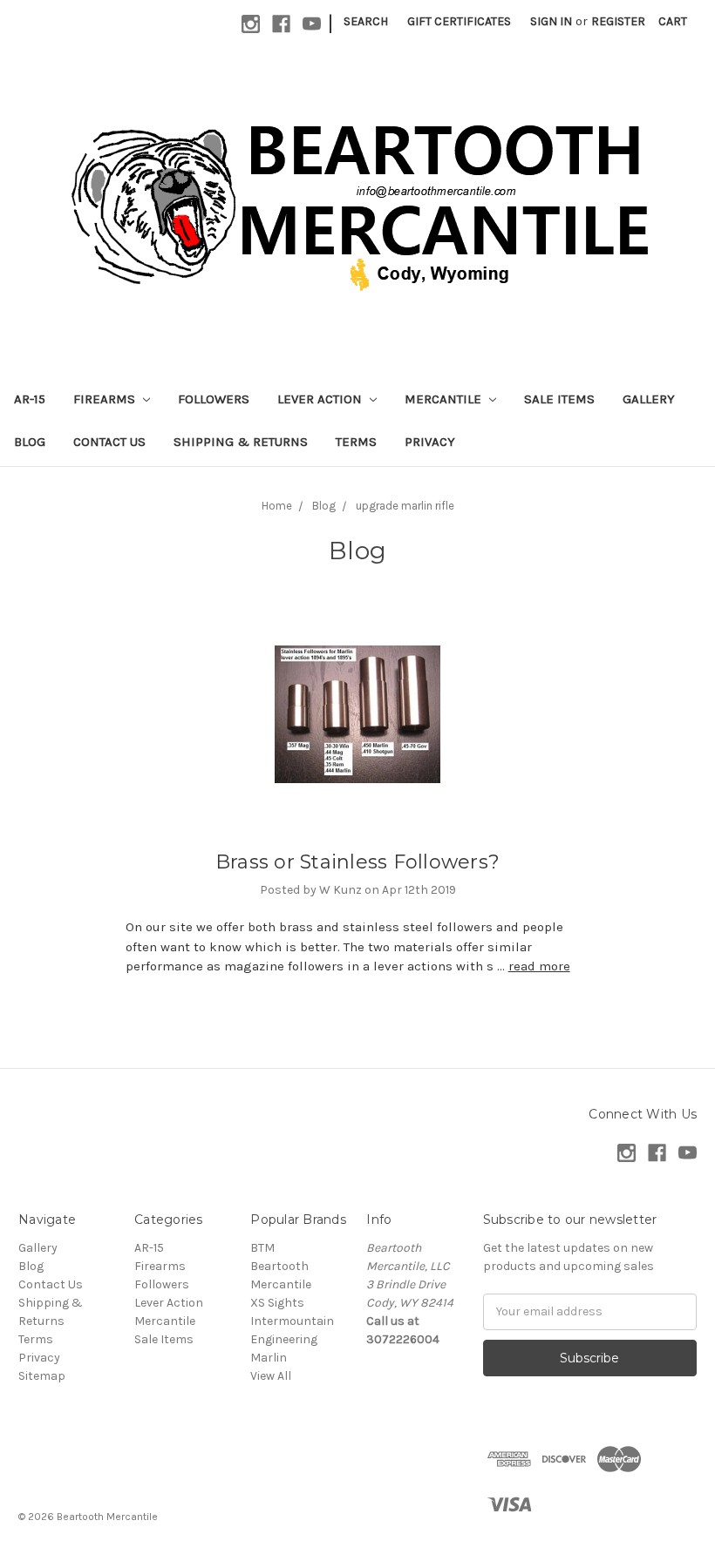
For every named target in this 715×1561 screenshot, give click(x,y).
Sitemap (41, 1375)
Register (618, 21)
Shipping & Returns (241, 441)
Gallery (649, 399)
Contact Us (109, 441)
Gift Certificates (459, 21)
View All (270, 1375)
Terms (356, 441)
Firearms (106, 399)
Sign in (551, 21)
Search (366, 21)
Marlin (268, 1357)
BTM (262, 1247)
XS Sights (277, 1302)
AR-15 (29, 399)
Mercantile (445, 399)
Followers (213, 399)
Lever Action (321, 399)
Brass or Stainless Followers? (357, 862)
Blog (29, 441)
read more (539, 966)
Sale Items (559, 399)
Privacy (430, 441)
